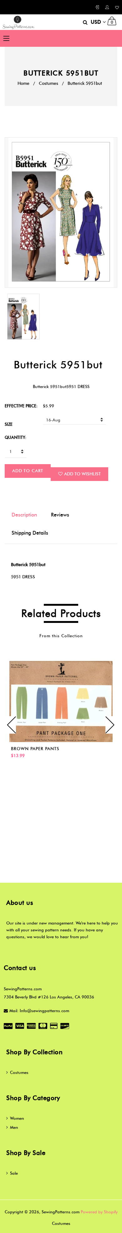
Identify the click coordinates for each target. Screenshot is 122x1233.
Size (9, 424)
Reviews (60, 515)
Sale (14, 1173)
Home (23, 83)
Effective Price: (21, 405)
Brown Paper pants (35, 748)
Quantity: (15, 437)
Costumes (48, 83)
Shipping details (30, 533)
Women (17, 1118)
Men (14, 1127)
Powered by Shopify (99, 1211)
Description (24, 515)
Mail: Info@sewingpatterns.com (39, 1010)
